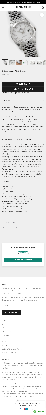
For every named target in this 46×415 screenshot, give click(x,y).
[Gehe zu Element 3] (19, 62)
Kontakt (5, 345)
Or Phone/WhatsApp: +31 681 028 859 (15, 93)
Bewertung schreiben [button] (23, 260)
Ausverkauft (23, 84)
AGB (3, 324)
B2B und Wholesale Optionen (12, 349)
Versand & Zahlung (9, 352)
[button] (23, 100)
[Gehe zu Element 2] (12, 62)
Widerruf (5, 328)
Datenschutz (6, 331)
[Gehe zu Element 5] (33, 62)
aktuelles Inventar (31, 117)
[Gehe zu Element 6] (39, 62)
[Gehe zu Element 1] (5, 62)
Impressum (6, 335)
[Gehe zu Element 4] (26, 62)
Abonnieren (11, 312)
